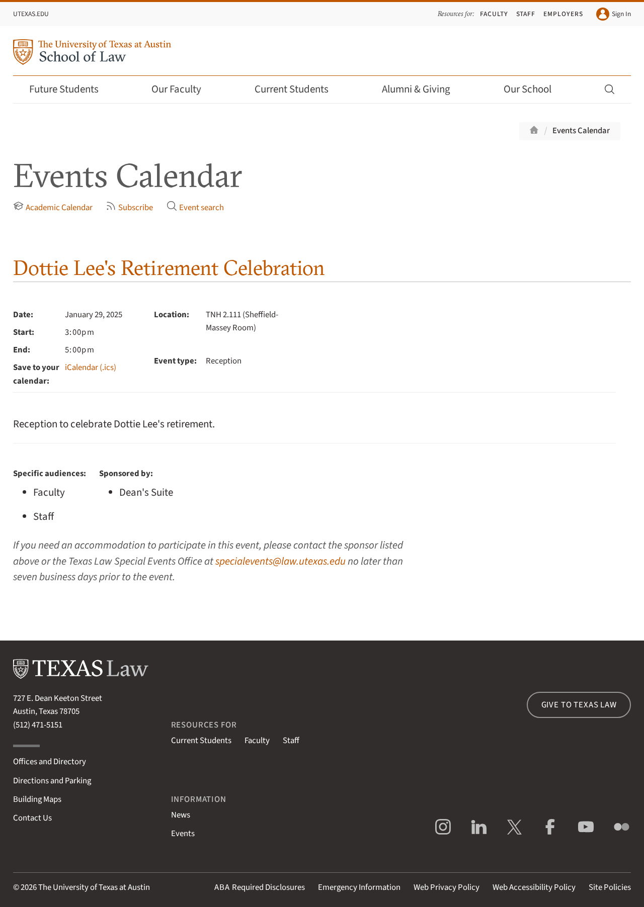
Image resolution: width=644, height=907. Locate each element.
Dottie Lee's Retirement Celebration (169, 268)
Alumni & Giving (416, 89)
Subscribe (135, 208)
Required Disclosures (259, 887)
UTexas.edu (31, 14)
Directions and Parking (52, 781)
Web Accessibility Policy (534, 887)
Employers (563, 14)
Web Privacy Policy (446, 887)
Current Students (292, 89)
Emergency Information (359, 887)
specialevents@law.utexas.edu (280, 561)
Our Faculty (176, 89)
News (180, 815)
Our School (527, 89)
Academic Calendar (59, 208)
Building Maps (37, 799)
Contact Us (32, 818)
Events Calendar (581, 131)
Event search (201, 208)
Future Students (64, 89)
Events (183, 834)
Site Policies (610, 887)
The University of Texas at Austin (94, 887)
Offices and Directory (49, 762)
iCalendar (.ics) (90, 367)
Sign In (621, 14)
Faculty (494, 14)
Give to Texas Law (579, 705)
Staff (526, 14)
